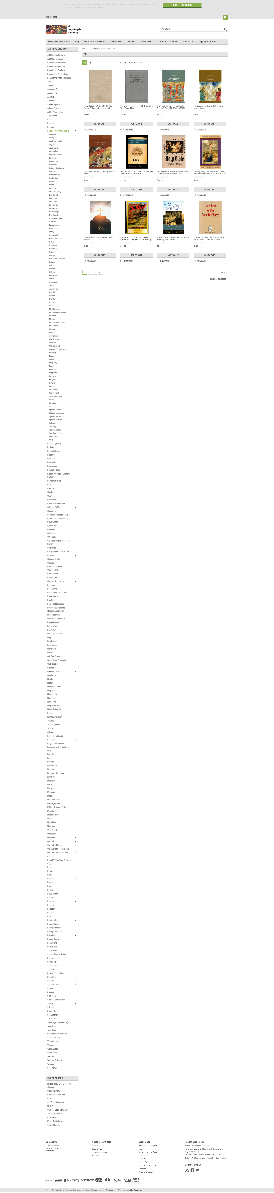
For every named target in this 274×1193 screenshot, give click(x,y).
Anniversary (52, 93)
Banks (50, 119)
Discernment (53, 205)
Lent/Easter (52, 765)
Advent (50, 81)
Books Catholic (53, 470)
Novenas (52, 343)
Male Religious (54, 309)
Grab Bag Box (53, 664)
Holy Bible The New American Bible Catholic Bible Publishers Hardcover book (173, 173)
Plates (50, 882)
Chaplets (51, 529)
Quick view (100, 100)
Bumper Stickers (54, 481)
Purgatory (53, 373)
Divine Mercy (54, 208)
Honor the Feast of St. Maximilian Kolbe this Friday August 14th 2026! (204, 1150)
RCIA (49, 916)
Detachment (53, 195)
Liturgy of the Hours (55, 773)
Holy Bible (51, 690)
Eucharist (52, 222)
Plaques (50, 878)
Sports (50, 988)
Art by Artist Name (55, 112)
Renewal (52, 383)
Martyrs (52, 319)
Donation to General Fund (57, 74)
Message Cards (53, 803)
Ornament (51, 837)
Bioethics (52, 158)
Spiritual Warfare (55, 420)
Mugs (49, 818)
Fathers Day (52, 626)
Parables (52, 188)
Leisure (52, 296)
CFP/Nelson (52, 1117)
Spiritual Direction (56, 410)
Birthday (50, 447)
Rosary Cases (53, 939)
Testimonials (116, 41)
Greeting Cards (53, 671)
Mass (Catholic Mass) (57, 322)
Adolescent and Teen (57, 141)
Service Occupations (55, 973)
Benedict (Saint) (54, 443)
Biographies (53, 161)
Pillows (50, 874)
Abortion (52, 134)
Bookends (51, 462)
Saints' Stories (53, 965)
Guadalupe (51, 675)
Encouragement (53, 614)
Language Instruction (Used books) (58, 749)
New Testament (55, 339)
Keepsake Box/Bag (55, 736)
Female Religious (55, 238)
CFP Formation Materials (57, 515)
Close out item (53, 1091)
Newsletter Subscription (59, 41)
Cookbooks (52, 577)
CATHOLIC (51, 537)
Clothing (50, 555)
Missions (52, 329)
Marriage (52, 316)
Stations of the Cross (56, 999)
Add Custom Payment (56, 55)
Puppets (50, 905)
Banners (50, 123)
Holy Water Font (54, 705)
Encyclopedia (54, 215)
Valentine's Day (53, 1037)
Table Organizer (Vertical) (57, 1022)
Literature (52, 299)
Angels (50, 85)
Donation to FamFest (56, 70)
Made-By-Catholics (55, 1121)
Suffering (52, 423)
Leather (50, 761)
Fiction (51, 242)
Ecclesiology (54, 212)
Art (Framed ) (52, 115)
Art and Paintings (54, 108)
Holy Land (53, 272)
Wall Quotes (52, 1052)
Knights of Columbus (56, 743)
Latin (49, 758)
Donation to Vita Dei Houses (59, 78)
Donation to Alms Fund (56, 62)
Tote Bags (51, 1030)
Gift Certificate (53, 656)
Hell (50, 265)
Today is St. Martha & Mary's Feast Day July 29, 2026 (205, 1158)
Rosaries (51, 935)
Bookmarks (52, 466)
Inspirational (53, 282)
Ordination (51, 833)
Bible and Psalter (55, 155)
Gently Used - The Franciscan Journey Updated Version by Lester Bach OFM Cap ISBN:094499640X (135, 238)
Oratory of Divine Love (57, 349)
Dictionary (53, 202)
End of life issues (55, 218)
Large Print (51, 754)
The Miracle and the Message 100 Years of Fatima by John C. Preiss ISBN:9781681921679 (173, 238)
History (52, 269)
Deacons (51, 585)
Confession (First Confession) (54, 568)
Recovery (52, 376)
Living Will (51, 777)
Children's (51, 533)
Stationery (51, 996)
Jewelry (50, 720)
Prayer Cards (52, 893)
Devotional (53, 198)
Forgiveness (52, 645)
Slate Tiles (51, 977)
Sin (50, 406)
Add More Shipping (55, 59)
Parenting (52, 353)
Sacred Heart (54, 393)
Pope (49, 886)
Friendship (53, 249)
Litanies (50, 769)
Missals (50, 811)
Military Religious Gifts (56, 807)
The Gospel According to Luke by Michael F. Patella (100, 173)
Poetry (51, 138)
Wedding (50, 1056)
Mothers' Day (52, 814)
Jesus (51, 285)
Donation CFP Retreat (56, 66)
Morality (52, 332)
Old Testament (54, 346)
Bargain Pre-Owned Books (58, 131)
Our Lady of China (54, 845)
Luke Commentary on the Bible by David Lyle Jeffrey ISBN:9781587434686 (136, 173)
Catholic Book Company (57, 1110)
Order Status (97, 1149)
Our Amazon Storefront (95, 41)
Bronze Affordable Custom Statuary (58, 475)
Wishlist (95, 1146)
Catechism (53, 165)
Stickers (50, 1007)
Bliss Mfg (51, 458)
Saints (51, 400)
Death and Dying (55, 191)
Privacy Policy (147, 41)
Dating (51, 185)
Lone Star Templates (134, 1190)
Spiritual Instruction (56, 416)
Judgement (53, 289)
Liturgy (51, 302)
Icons (49, 713)
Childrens (52, 171)
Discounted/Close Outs (57, 592)
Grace (51, 252)
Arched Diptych (53, 104)
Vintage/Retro (53, 1041)
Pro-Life (50, 901)
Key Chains (52, 739)
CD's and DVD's (53, 507)
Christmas (51, 511)
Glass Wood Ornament (56, 660)
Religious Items (53, 920)
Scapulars (51, 969)
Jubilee (50, 732)
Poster (50, 890)
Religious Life (54, 379)
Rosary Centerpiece (55, 931)
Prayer (51, 359)
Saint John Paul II (55, 396)
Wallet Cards (52, 1049)
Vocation (51, 1045)
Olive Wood (52, 830)
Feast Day (51, 630)
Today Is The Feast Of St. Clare (197, 1146)
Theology (52, 426)
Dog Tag (50, 600)
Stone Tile (51, 1011)
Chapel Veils (52, 525)
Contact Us (188, 41)
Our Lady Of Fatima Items (57, 852)
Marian (50, 784)
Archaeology (53, 151)
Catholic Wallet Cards (56, 503)
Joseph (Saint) (53, 724)
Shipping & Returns (207, 41)
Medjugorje (53, 326)
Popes (51, 356)
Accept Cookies (182, 5)
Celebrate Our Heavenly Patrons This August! (202, 1155)
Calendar (51, 488)
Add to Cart (99, 124)
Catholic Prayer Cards (56, 1094)
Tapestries (51, 1026)
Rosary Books (53, 924)
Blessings (51, 455)
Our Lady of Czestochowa (58, 849)
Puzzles (50, 912)
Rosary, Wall (52, 946)
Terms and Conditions (168, 41)
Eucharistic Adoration (56, 618)
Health (50, 679)
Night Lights (52, 822)
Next (223, 272)
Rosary (51, 386)
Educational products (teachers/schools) (56, 609)
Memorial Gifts (53, 799)
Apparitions (52, 100)
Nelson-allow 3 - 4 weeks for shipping (59, 1085)
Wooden (50, 1064)
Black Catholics (53, 451)
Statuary (50, 1003)
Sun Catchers (53, 1015)
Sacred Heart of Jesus (56, 954)
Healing (52, 255)
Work (51, 440)
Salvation (52, 403)
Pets (49, 867)
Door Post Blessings (55, 604)
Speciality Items (54, 984)
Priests (51, 366)
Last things (53, 292)
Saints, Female (53, 958)
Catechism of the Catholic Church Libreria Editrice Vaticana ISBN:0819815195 (209, 238)
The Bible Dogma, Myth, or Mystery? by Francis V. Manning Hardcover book (98, 107)
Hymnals (52, 279)
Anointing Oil (52, 89)
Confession (53, 178)
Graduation (52, 667)
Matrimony (51, 792)
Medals (50, 796)
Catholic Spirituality (56, 168)
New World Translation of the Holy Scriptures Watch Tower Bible (137, 107)
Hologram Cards (54, 686)
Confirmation (52, 573)
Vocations (53, 437)
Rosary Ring (52, 943)
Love (51, 306)
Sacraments (53, 390)
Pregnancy (53, 363)
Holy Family (52, 694)
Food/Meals (52, 641)
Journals (51, 728)
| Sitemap (93, 1190)
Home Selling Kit (54, 709)
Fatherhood (53, 235)
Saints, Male (52, 962)
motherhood (53, 336)
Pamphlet (51, 856)
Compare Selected (218, 279)
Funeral (50, 652)
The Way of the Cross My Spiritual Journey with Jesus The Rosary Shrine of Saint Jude (210, 173)
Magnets (51, 780)
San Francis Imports (55, 1102)
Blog (77, 41)
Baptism (50, 127)
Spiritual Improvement (57, 413)
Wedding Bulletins (54, 1060)
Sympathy (51, 1018)
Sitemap (95, 1156)
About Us (131, 41)
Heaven (52, 262)
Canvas (50, 496)
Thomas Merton (55, 430)
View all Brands (53, 1125)
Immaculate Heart (54, 717)
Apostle (50, 97)
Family (51, 232)
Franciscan (53, 245)
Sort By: (123, 63)
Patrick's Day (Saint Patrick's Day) (59, 862)
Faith (51, 228)
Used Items (52, 1068)
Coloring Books (53, 559)
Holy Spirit (53, 275)
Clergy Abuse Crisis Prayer (58, 551)
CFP (49, 1098)
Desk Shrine (52, 589)
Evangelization (54, 225)
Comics (50, 563)
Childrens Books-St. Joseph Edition (58, 542)
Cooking (52, 181)
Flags (49, 637)
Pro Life (52, 369)
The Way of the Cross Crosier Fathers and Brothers (99, 238)
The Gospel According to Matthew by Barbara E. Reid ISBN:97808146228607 (171, 107)
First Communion (54, 633)
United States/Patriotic (57, 1033)
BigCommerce (111, 1190)
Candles (50, 492)
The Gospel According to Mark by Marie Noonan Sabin (208, 107)
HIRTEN (50, 1106)
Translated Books (55, 433)
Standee (50, 992)
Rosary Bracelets (54, 927)
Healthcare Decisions (57, 259)
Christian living (54, 175)
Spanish (50, 980)
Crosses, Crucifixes (55, 581)
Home (84, 48)
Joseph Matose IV (54, 1113)
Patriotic (51, 871)
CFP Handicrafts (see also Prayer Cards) (58, 520)
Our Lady (51, 841)
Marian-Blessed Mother (57, 312)
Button (50, 484)
